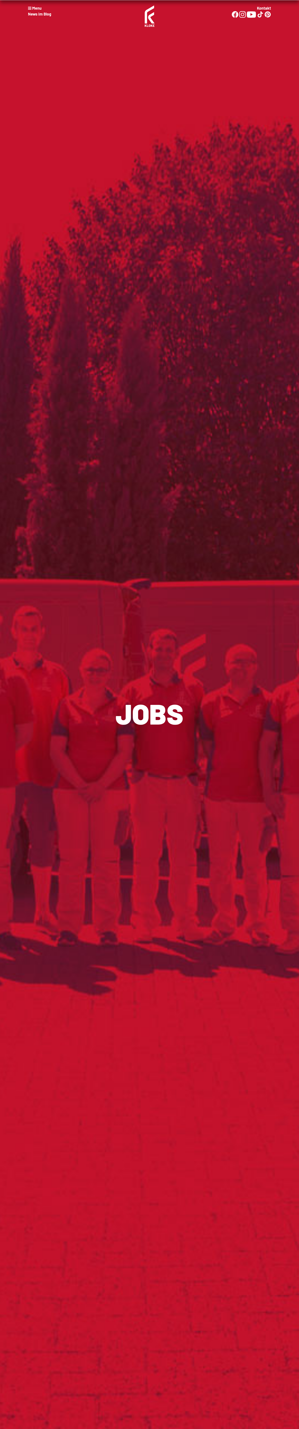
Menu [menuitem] (37, 8)
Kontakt (264, 8)
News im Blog (39, 14)
